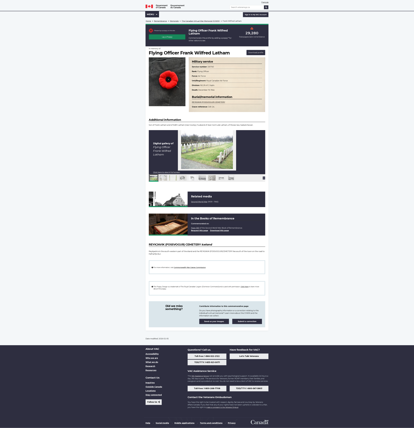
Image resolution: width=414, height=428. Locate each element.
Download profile (255, 53)
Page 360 (195, 228)
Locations (151, 391)
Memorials (174, 21)
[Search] (266, 7)
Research (150, 366)
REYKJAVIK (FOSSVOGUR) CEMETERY (208, 102)
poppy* (225, 38)
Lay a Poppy (167, 37)
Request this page (199, 231)
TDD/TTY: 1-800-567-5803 (249, 388)
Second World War (199, 202)
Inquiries (150, 383)
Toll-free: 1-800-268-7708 (207, 388)
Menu (151, 14)
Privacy (232, 423)
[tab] (153, 178)
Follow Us (154, 403)
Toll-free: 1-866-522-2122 (207, 356)
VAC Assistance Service (200, 376)
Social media (162, 423)
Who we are (152, 358)
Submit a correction (247, 321)
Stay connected (154, 395)
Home (148, 21)
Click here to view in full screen (166, 172)
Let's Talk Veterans (249, 356)
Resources (151, 370)
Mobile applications (184, 423)
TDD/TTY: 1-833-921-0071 (207, 362)
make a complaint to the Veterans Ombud (222, 407)
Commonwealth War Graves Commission (190, 267)
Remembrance (160, 21)
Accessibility (152, 354)
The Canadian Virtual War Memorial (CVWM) (201, 21)
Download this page (219, 231)
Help (148, 423)
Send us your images (214, 321)
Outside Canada (154, 387)
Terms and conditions (211, 423)
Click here (245, 287)
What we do (152, 362)
